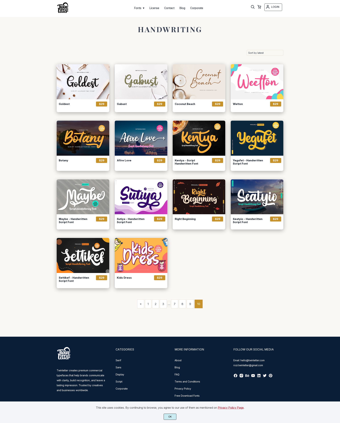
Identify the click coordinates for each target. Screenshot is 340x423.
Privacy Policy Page (231, 407)
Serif (118, 360)
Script (119, 381)
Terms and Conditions (187, 381)
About (178, 360)
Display (120, 374)
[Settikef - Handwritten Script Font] (83, 255)
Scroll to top (337, 331)
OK (170, 416)
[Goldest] (83, 81)
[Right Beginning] (199, 196)
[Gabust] (141, 81)
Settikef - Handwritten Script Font (74, 279)
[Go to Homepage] (63, 13)
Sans (118, 367)
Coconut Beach (185, 104)
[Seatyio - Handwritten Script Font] (257, 196)
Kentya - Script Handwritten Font (186, 162)
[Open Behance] (247, 376)
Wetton (238, 104)
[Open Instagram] (241, 376)
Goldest (64, 104)
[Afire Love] (141, 138)
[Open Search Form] (253, 7)
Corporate (122, 388)
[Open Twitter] (265, 376)
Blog (177, 367)
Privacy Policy (183, 388)
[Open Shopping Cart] (259, 7)
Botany (63, 160)
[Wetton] (257, 81)
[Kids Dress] (141, 255)
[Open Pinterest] (270, 376)
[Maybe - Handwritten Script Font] (83, 196)
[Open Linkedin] (259, 376)
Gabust (122, 104)
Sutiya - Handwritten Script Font (130, 220)
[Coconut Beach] (199, 81)
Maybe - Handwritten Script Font (73, 220)
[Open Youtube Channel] (253, 376)
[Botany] (83, 138)
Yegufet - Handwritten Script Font (248, 162)
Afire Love (124, 160)
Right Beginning (185, 219)
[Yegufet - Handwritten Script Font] (257, 138)
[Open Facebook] (235, 376)
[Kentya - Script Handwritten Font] (199, 138)
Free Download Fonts (187, 395)
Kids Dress (124, 277)
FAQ (177, 374)
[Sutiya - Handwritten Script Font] (141, 196)
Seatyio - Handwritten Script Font (247, 220)
